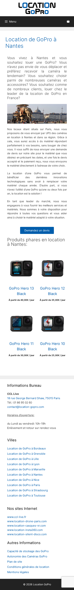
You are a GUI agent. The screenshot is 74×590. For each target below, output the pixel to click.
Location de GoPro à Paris (23, 485)
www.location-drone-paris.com (27, 521)
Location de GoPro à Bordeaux (26, 448)
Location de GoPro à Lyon (23, 464)
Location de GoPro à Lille (23, 459)
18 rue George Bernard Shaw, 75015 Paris (33, 398)
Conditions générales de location (28, 567)
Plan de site (14, 561)
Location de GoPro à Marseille (26, 469)
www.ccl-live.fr (16, 517)
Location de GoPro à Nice (23, 480)
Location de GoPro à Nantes (25, 474)
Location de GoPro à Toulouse (26, 495)
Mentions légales (18, 572)
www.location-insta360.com (25, 530)
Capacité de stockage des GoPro (28, 551)
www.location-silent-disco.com (27, 534)
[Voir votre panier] (68, 21)
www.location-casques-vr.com (26, 525)
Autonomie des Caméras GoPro (27, 556)
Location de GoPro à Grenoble (26, 453)
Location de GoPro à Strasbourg (27, 490)
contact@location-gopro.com (25, 407)
